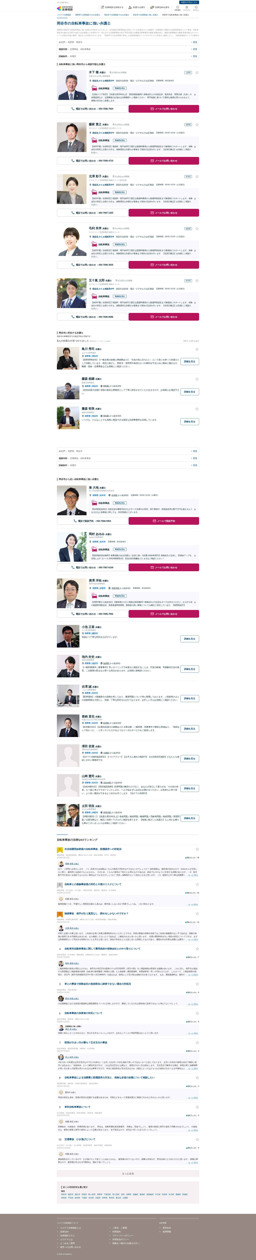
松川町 (171, 1194)
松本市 (103, 495)
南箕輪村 (150, 1194)
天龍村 (98, 1198)
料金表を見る (120, 88)
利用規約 (116, 1231)
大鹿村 (125, 1198)
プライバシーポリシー (122, 1235)
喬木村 (111, 1198)
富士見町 (116, 1194)
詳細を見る (189, 361)
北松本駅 (107, 783)
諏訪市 (95, 633)
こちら (108, 341)
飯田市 (70, 1194)
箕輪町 (135, 1194)
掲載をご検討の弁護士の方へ (125, 1243)
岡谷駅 (106, 386)
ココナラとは (66, 1239)
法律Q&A (64, 1231)
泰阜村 (104, 1198)
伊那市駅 (116, 588)
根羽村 (77, 1198)
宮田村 (164, 1194)
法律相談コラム (67, 1235)
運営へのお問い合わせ (70, 1247)
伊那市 (103, 588)
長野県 (88, 356)
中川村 (157, 1194)
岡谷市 (95, 81)
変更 (195, 42)
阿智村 (64, 1198)
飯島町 (142, 1194)
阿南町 (185, 1194)
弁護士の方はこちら (189, 2)
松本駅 (115, 495)
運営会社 (167, 1228)
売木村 (91, 1198)
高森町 (178, 1194)
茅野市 (99, 1194)
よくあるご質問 (67, 1243)
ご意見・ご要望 (119, 1228)
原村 (123, 1194)
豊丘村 (118, 1198)
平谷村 (70, 1198)
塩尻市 (95, 663)
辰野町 (128, 1194)
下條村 (84, 1198)
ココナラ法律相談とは (70, 1228)
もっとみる (128, 1173)
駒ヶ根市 (92, 1194)
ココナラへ (63, 2)
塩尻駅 (106, 663)
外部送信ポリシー (120, 1239)
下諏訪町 (107, 1194)
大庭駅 (106, 753)
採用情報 (167, 1231)
